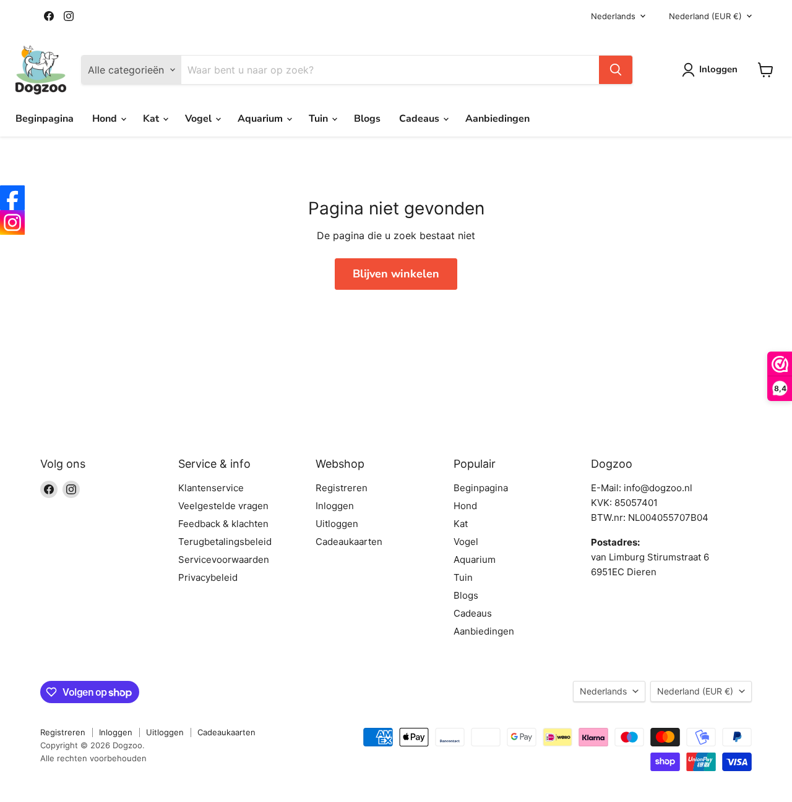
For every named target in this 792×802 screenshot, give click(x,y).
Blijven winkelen (396, 273)
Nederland (705, 16)
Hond (105, 118)
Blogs (367, 118)
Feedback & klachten (223, 524)
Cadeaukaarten (349, 541)
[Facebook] (12, 197)
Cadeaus (420, 118)
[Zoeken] (615, 70)
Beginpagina (44, 118)
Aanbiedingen (497, 118)
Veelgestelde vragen (223, 506)
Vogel (199, 118)
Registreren (342, 488)
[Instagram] (12, 222)
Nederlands (613, 16)
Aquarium (261, 118)
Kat (152, 118)
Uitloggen (337, 524)
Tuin (319, 118)
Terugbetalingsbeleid (225, 541)
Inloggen (335, 506)
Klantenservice (211, 488)
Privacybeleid (208, 577)
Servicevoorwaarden (223, 559)
